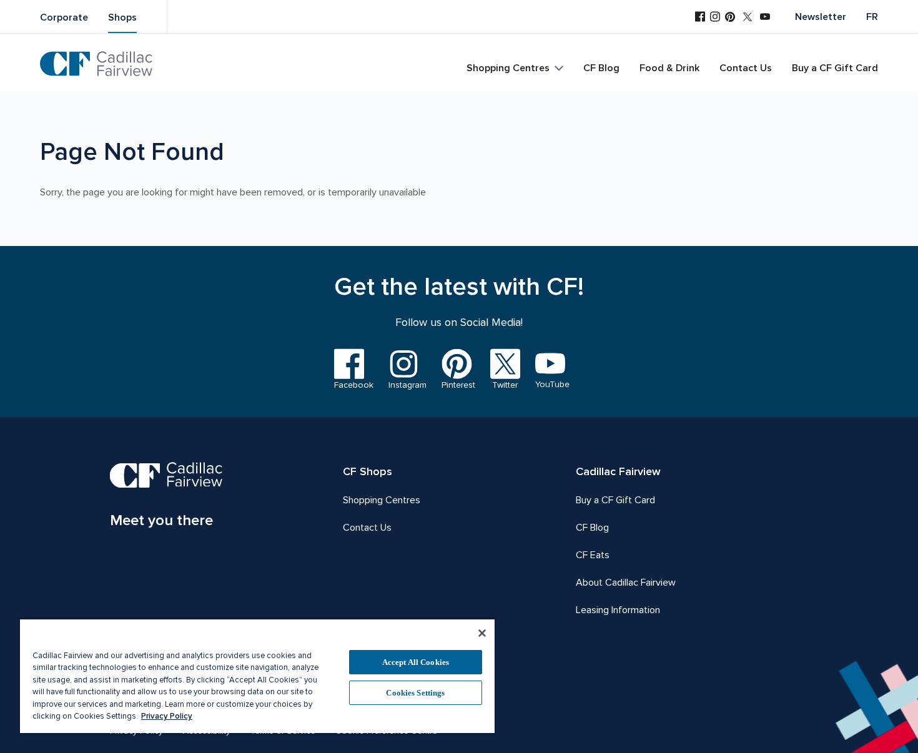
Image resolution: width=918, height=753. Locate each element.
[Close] (482, 633)
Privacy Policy (166, 716)
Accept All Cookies (415, 662)
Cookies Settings (415, 692)
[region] (257, 675)
